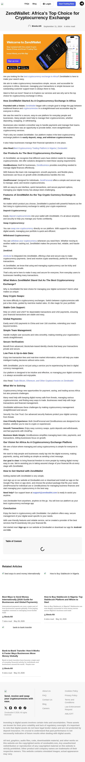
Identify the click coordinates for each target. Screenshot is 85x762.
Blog (35, 4)
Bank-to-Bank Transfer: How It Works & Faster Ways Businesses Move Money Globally (21, 653)
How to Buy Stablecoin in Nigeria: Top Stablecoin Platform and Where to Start (63, 599)
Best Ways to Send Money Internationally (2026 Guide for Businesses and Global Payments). (20, 599)
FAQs (27, 4)
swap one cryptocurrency (22, 228)
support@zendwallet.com (45, 493)
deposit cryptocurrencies (20, 216)
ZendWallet (31, 106)
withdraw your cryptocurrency (24, 241)
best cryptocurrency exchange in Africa (41, 76)
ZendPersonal (46, 180)
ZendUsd (7, 256)
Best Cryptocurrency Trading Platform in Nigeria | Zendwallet (40, 148)
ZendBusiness (43, 165)
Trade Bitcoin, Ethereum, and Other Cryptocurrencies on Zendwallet (43, 381)
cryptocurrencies (31, 108)
